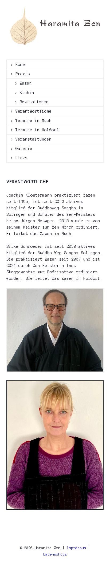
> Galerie (21, 148)
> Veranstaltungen (31, 139)
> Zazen (23, 83)
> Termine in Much (31, 120)
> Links (19, 158)
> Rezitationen (32, 102)
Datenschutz (55, 554)
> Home (18, 64)
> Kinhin (24, 92)
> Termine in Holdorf (35, 130)
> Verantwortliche (31, 111)
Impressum (76, 548)
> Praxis (20, 74)
